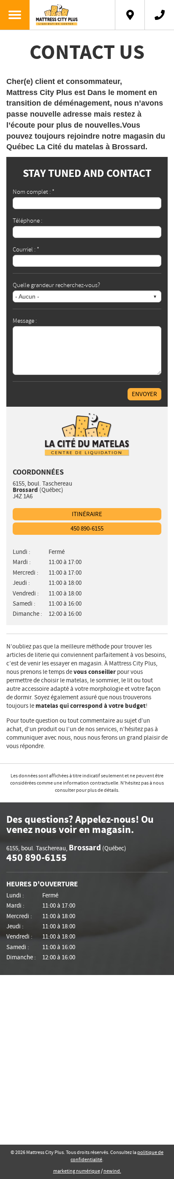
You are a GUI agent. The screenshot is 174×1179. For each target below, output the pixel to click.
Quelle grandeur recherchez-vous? (56, 284)
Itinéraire (87, 514)
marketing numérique (76, 1171)
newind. (112, 1171)
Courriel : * (26, 249)
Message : (25, 320)
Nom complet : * (33, 191)
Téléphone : (27, 220)
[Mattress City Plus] (72, 15)
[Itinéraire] (129, 15)
